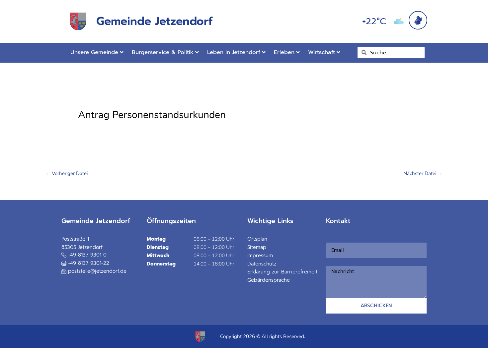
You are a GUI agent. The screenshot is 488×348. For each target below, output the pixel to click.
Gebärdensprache (268, 280)
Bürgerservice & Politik (163, 52)
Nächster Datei (423, 173)
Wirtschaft (321, 52)
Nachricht (330, 262)
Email (328, 238)
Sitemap (256, 247)
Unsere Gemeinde (94, 52)
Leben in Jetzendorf (233, 52)
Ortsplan (257, 239)
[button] (85, 263)
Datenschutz (261, 263)
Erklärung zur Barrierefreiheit (282, 271)
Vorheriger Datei (66, 173)
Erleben (284, 52)
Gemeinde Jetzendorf (154, 21)
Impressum (260, 255)
